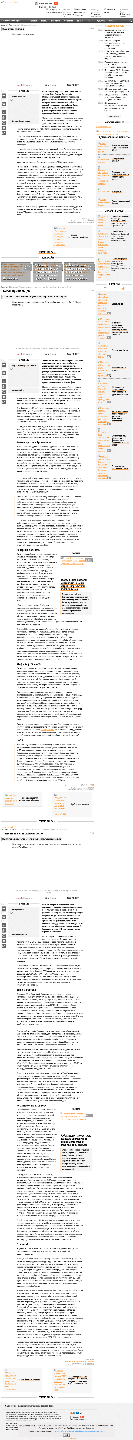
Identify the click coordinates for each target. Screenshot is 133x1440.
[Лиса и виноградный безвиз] (104, 202)
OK (66, 1435)
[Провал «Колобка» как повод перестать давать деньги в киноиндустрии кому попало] (104, 304)
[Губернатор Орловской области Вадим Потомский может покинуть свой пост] (104, 242)
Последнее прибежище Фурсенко (96, 16)
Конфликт (55, 20)
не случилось (47, 729)
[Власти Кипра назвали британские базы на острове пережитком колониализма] (76, 567)
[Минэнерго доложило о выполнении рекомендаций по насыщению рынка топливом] (104, 328)
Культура (101, 20)
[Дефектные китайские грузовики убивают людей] (104, 350)
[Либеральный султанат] (104, 160)
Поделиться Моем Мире (4, 104)
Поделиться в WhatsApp (4, 117)
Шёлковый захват (125, 15)
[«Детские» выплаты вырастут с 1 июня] (104, 220)
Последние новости (114, 25)
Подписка (42, 7)
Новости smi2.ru (8, 827)
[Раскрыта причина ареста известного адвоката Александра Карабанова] (104, 416)
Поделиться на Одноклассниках (4, 112)
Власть (44, 20)
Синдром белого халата (21, 121)
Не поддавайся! (18, 390)
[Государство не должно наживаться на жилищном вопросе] (104, 175)
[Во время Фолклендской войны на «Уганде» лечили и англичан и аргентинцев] (60, 236)
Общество (68, 20)
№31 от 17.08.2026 (45, 3)
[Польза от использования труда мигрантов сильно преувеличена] (104, 369)
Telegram (74, 1413)
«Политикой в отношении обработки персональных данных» (78, 1430)
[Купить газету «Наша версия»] (37, 3)
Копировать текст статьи (4, 133)
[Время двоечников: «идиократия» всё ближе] (104, 147)
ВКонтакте (77, 1413)
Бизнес (80, 20)
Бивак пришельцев (19, 934)
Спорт (90, 20)
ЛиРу (80, 1413)
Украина (33, 20)
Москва (112, 20)
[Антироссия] (104, 191)
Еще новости (114, 116)
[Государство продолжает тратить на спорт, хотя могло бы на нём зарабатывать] (60, 804)
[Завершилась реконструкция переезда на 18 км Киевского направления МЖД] (104, 268)
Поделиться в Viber (4, 123)
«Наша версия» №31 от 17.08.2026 (82, 786)
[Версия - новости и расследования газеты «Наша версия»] (18, 6)
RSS (71, 1413)
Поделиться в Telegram (4, 128)
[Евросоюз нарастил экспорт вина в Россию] (11, 799)
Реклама (52, 7)
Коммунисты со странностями (69, 16)
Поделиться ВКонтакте (4, 95)
